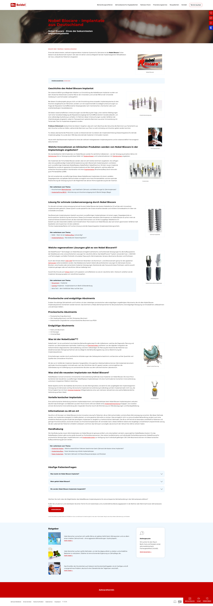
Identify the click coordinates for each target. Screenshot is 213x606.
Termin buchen (196, 5)
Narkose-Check (145, 5)
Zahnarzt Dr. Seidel (18, 5)
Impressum (57, 601)
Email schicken (27, 601)
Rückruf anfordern (38, 601)
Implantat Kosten (58, 448)
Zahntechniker (93, 345)
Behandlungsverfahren (105, 5)
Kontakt (184, 5)
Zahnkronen (52, 156)
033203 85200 (207, 601)
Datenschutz (49, 601)
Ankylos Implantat (74, 390)
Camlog (54, 286)
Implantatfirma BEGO (59, 192)
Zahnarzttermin (106, 590)
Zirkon (67, 272)
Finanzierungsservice (160, 5)
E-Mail (199, 601)
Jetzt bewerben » (145, 552)
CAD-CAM (68, 261)
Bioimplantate (66, 189)
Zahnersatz (52, 263)
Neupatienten (174, 5)
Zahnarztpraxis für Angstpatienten (126, 5)
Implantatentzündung (112, 404)
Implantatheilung (58, 238)
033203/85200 (56, 509)
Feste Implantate (57, 454)
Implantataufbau (57, 451)
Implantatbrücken (88, 437)
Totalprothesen (88, 156)
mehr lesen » (68, 540)
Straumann (55, 283)
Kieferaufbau (69, 235)
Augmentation (89, 169)
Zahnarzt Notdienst (16, 601)
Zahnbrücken (117, 156)
